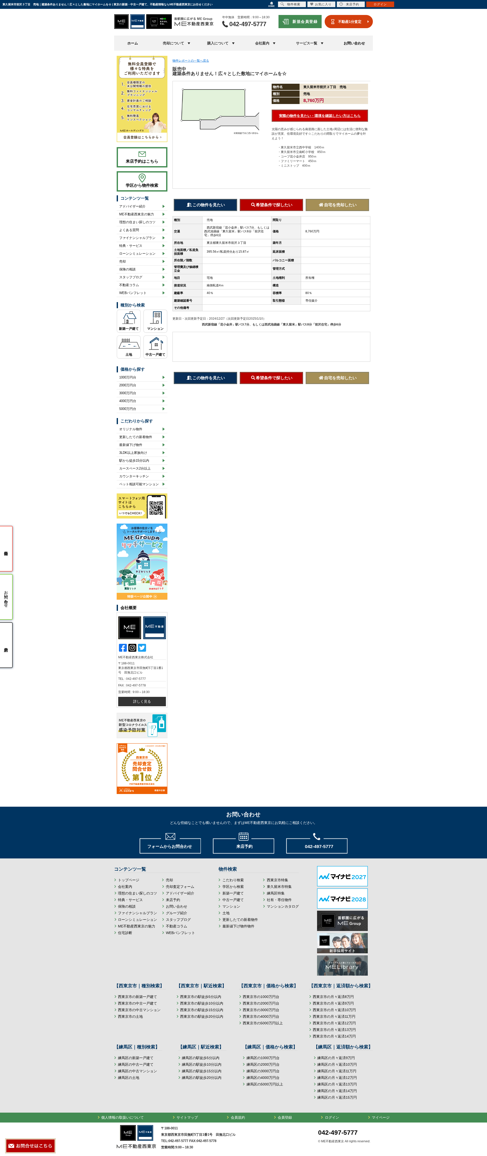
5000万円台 (127, 409)
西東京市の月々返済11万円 (334, 1016)
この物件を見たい (209, 205)
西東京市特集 (277, 880)
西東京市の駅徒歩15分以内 (201, 1010)
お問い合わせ (354, 43)
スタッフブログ (130, 277)
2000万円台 (127, 385)
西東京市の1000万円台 (261, 997)
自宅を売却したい (340, 205)
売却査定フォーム (180, 887)
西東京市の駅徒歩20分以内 (201, 1016)
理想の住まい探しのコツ (137, 222)
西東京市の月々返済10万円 (334, 1010)
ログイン (332, 1117)
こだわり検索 (233, 880)
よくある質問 (129, 230)
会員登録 (285, 1117)
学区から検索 (233, 887)
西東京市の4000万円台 (261, 1016)
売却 (122, 261)
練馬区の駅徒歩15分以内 (201, 1071)
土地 (129, 354)
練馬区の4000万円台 (263, 1078)
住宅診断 (125, 933)
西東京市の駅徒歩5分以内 (200, 997)
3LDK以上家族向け (133, 453)
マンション (155, 329)
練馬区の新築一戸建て (135, 1058)
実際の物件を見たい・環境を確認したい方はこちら (320, 116)
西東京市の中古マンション (139, 1010)
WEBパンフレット (133, 293)
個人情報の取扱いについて (122, 1117)
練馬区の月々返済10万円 (337, 1064)
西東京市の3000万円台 (261, 1010)
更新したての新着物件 (135, 437)
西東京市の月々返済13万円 (334, 1030)
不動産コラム (129, 285)
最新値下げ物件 (130, 445)
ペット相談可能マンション (139, 484)
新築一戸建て (129, 329)
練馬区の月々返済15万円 (337, 1097)
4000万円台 (127, 401)
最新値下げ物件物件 (238, 926)
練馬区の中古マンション (137, 1071)
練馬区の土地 (128, 1078)
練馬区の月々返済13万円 (337, 1084)
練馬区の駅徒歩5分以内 (200, 1058)
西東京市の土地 (130, 1016)
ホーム (132, 43)
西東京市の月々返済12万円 (334, 1023)
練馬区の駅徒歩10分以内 (201, 1064)
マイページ (381, 1117)
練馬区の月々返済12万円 (337, 1078)
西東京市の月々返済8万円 (333, 997)
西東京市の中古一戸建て (137, 1003)
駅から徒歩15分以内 (134, 460)
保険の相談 (127, 269)
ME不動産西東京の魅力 (136, 214)
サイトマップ (187, 1117)
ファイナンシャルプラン (137, 238)
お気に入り (323, 4)
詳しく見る (142, 701)
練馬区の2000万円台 (263, 1064)
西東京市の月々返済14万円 (334, 1036)
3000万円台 (127, 393)
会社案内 (125, 887)
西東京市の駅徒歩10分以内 (201, 1003)
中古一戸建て (155, 354)
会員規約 (238, 1117)
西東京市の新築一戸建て (137, 997)
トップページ (128, 880)
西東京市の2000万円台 (261, 1003)
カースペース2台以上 (135, 468)
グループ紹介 (176, 913)
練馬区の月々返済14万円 (337, 1091)
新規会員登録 (305, 21)
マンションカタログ (283, 906)
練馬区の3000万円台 (263, 1071)
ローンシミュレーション (137, 253)
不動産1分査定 (349, 22)
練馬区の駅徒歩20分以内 (201, 1078)
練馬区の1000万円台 (263, 1058)
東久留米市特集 (279, 887)
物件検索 (293, 4)
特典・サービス (130, 246)
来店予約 (173, 900)
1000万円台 (127, 377)
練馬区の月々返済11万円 (336, 1071)
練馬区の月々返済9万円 (336, 1058)
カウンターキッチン (134, 476)
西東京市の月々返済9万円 (333, 1003)
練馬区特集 (276, 893)
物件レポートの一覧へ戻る (190, 60)
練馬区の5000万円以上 (265, 1084)
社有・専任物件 (279, 900)
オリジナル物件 (130, 429)
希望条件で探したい (274, 205)
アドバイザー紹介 (132, 206)
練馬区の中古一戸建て (135, 1064)
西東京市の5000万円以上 (263, 1023)
